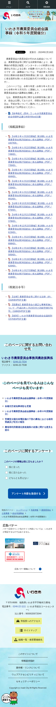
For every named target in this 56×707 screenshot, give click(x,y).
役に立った (14, 467)
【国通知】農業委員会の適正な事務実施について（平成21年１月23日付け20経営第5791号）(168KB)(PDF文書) (30, 307)
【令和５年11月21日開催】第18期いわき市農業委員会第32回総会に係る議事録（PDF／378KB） (30, 217)
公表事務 (5, 513)
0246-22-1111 (19, 606)
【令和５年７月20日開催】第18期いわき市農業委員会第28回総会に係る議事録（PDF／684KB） (30, 173)
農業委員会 (46, 510)
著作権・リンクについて (28, 668)
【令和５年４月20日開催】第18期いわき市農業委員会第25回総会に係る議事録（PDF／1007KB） (30, 139)
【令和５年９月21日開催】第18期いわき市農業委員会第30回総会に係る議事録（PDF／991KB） (30, 195)
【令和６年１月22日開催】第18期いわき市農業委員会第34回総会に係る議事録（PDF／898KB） (30, 240)
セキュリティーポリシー (28, 681)
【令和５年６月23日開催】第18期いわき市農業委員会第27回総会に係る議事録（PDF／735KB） (30, 162)
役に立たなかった (17, 472)
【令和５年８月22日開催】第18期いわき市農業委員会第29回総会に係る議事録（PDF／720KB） (30, 184)
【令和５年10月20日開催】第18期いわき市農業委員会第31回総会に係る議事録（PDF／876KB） (30, 206)
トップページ (22, 510)
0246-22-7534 (20, 362)
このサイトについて (28, 654)
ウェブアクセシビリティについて (28, 674)
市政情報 (34, 510)
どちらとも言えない (19, 478)
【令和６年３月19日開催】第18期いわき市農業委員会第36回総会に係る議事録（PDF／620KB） (30, 262)
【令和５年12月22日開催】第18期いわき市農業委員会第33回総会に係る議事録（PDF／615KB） (30, 229)
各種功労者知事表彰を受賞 (18, 406)
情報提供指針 (28, 661)
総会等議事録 (18, 513)
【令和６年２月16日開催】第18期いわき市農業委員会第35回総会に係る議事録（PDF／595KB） (30, 251)
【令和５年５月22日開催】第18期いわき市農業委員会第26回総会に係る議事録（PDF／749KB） (30, 150)
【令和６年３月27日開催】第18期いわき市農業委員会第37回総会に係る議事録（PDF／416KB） (30, 273)
